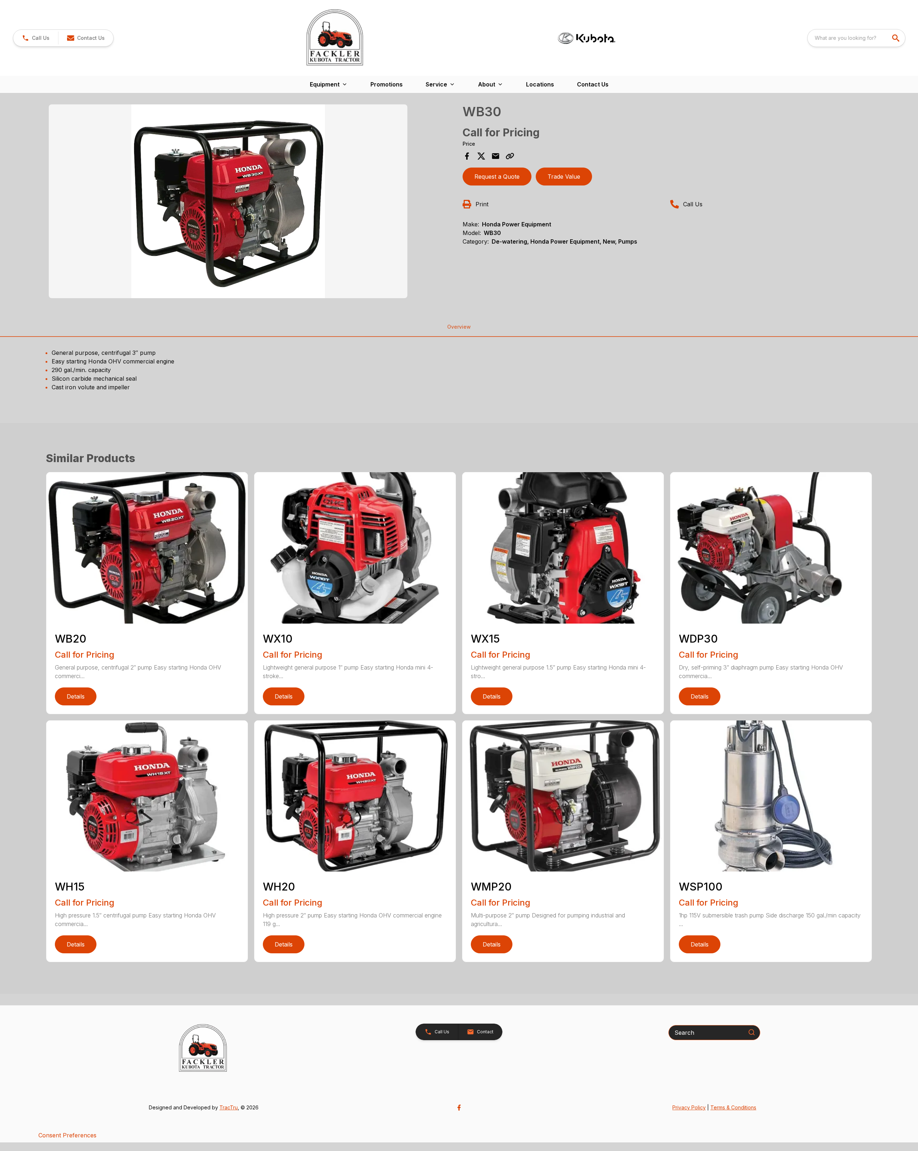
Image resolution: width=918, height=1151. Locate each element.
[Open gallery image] (228, 201)
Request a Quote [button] (497, 176)
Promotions (386, 84)
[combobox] (856, 38)
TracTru (228, 1107)
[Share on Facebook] (467, 156)
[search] (896, 38)
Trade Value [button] (564, 176)
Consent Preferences (67, 1135)
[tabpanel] (252, 202)
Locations (540, 84)
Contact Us (593, 84)
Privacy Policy (689, 1107)
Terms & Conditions (733, 1107)
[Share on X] (481, 156)
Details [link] (76, 696)
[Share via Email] (495, 156)
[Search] (751, 1032)
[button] (35, 38)
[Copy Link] (510, 156)
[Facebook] (459, 1107)
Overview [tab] (459, 327)
